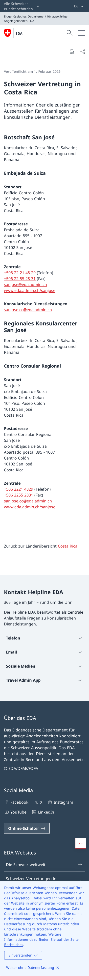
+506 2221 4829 (18, 489)
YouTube (18, 812)
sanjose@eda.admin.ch (25, 284)
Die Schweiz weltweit (25, 864)
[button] (80, 843)
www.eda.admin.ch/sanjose (29, 290)
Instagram (63, 802)
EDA (19, 33)
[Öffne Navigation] (81, 33)
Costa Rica (67, 546)
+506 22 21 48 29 (20, 272)
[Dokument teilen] (82, 51)
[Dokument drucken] (71, 51)
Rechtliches (13, 944)
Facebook (19, 802)
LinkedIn (46, 812)
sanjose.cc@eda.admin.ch (28, 309)
